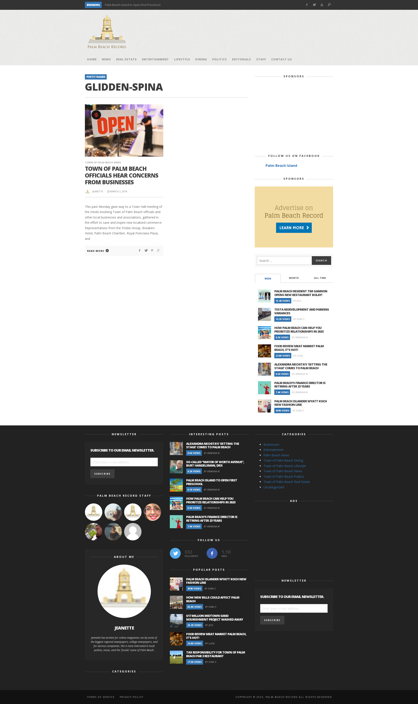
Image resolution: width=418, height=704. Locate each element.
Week (268, 278)
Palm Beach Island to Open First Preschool (132, 5)
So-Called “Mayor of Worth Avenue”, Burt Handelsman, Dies (215, 464)
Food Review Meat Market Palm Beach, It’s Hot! (299, 348)
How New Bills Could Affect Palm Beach (212, 599)
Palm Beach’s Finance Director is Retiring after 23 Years (299, 385)
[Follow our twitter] (175, 553)
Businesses (271, 444)
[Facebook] (306, 5)
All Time (320, 277)
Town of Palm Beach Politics (283, 476)
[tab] (268, 278)
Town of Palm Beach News (103, 162)
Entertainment (273, 450)
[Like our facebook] (212, 553)
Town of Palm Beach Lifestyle (284, 466)
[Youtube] (322, 5)
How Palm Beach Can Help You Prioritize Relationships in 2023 (299, 329)
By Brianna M (300, 337)
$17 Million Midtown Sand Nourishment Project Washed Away (214, 617)
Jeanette (97, 191)
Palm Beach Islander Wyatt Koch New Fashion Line (300, 403)
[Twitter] (314, 5)
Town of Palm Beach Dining (283, 460)
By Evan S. (299, 319)
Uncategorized (273, 487)
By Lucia (298, 355)
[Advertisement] (254, 31)
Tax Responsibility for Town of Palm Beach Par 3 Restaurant (215, 654)
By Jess (297, 300)
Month (294, 277)
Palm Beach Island (281, 165)
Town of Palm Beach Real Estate (286, 482)
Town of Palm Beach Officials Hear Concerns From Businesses (121, 175)
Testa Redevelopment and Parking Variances (301, 311)
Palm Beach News (276, 455)
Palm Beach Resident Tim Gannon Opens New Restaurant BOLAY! (300, 293)
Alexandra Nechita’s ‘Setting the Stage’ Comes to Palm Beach (300, 366)
